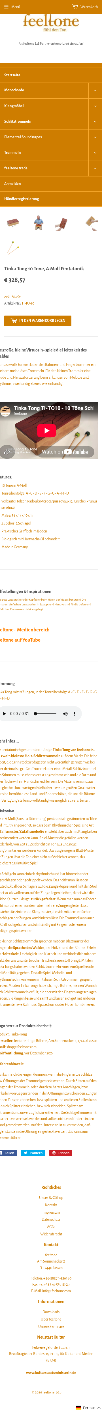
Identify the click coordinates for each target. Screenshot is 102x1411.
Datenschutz (51, 1220)
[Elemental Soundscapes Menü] (95, 137)
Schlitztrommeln (17, 122)
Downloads (51, 1312)
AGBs (51, 1227)
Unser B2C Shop (51, 1198)
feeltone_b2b (51, 1392)
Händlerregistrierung (21, 199)
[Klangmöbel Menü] (95, 106)
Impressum (51, 1212)
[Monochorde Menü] (95, 90)
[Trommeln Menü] (95, 153)
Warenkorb (89, 7)
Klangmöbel (14, 106)
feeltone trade (15, 168)
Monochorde (14, 90)
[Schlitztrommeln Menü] (95, 122)
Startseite (12, 75)
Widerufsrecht (51, 1234)
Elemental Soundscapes (23, 137)
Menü (15, 7)
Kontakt (51, 1205)
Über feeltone (51, 1319)
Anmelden (12, 184)
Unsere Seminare (51, 1327)
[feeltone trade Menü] (95, 168)
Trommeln (12, 153)
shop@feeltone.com (22, 1047)
